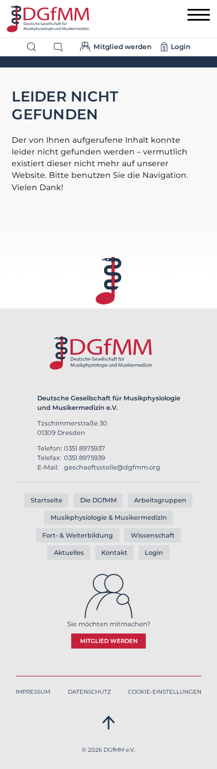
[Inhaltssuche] (36, 45)
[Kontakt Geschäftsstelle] (62, 45)
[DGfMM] (48, 19)
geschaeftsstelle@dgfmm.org (112, 467)
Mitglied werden (108, 641)
